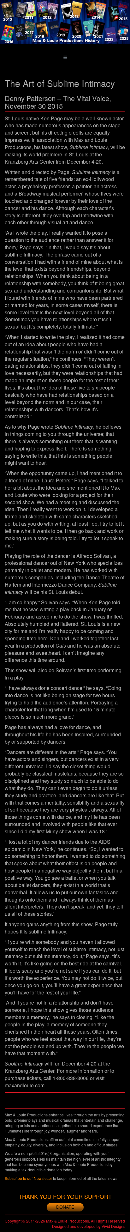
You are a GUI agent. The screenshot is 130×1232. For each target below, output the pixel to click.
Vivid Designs (113, 1226)
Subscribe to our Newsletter (28, 1178)
